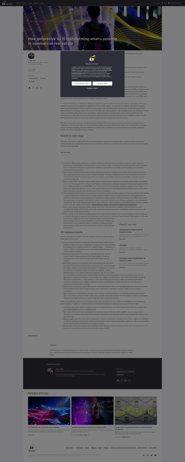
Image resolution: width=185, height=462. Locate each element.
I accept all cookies (102, 83)
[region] (92, 74)
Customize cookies (92, 88)
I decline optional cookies (82, 83)
